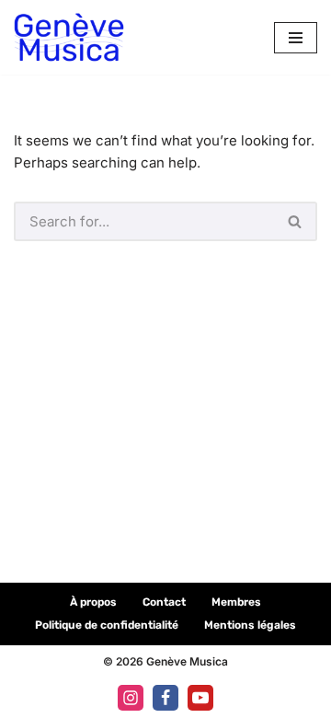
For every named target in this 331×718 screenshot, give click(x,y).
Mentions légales (250, 625)
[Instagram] (130, 698)
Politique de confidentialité (106, 625)
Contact (164, 602)
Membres (236, 602)
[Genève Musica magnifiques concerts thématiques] (69, 37)
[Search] (295, 221)
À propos (93, 602)
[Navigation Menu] (295, 37)
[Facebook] (165, 698)
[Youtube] (200, 698)
